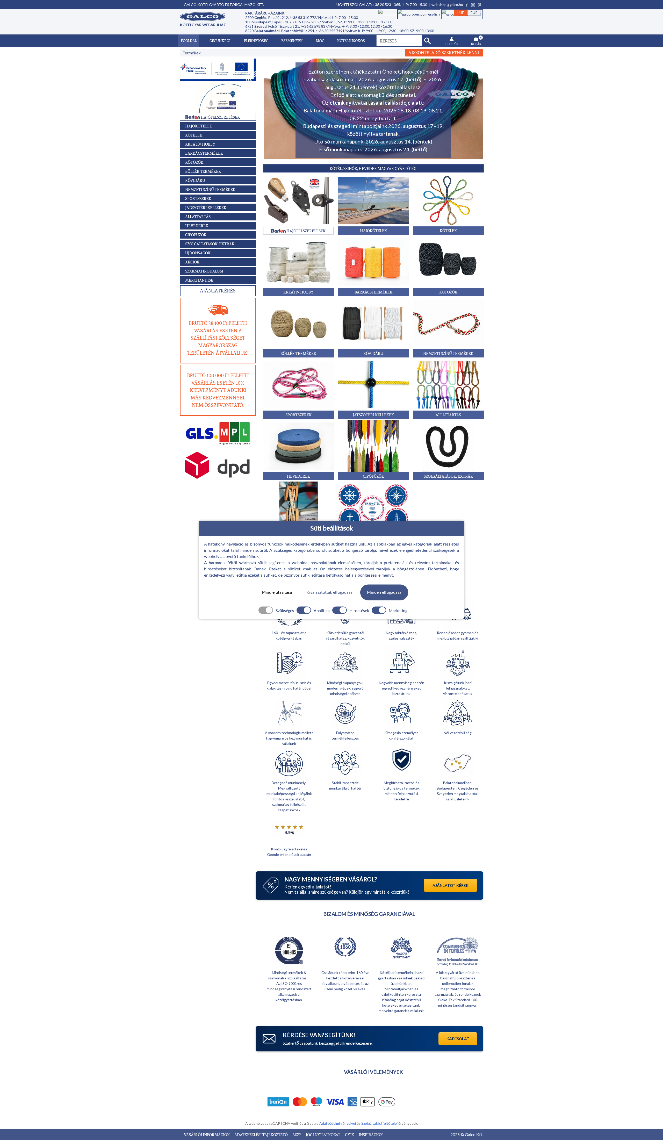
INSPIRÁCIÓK (371, 1134)
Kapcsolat (458, 1038)
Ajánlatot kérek (451, 885)
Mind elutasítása (277, 592)
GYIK (350, 1134)
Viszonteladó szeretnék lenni (444, 52)
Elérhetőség (256, 40)
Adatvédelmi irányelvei (338, 1123)
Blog (320, 40)
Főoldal (189, 40)
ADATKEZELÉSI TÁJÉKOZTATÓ (261, 1134)
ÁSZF (297, 1134)
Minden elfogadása (384, 592)
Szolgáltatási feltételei (379, 1123)
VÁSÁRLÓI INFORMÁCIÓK (207, 1134)
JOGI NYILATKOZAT (323, 1134)
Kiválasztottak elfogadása (329, 592)
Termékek (192, 52)
